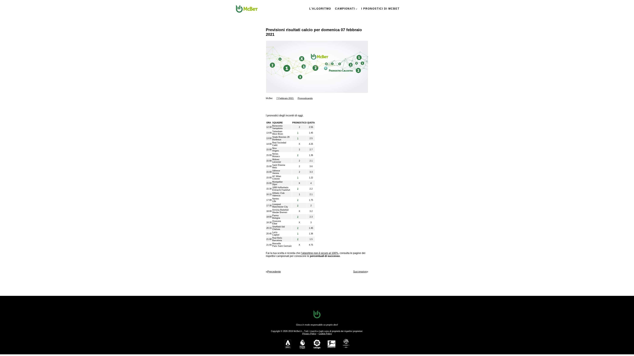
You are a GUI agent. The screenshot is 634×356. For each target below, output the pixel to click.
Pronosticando (305, 98)
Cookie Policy (325, 333)
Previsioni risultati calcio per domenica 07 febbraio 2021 (314, 32)
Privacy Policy (309, 333)
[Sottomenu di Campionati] (356, 9)
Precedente (274, 271)
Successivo (360, 271)
